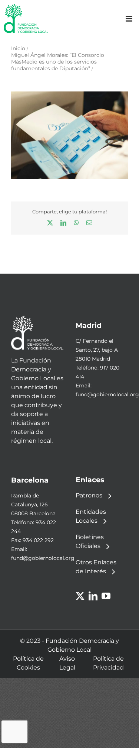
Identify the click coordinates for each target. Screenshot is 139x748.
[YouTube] (106, 595)
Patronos (89, 495)
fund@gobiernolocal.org (107, 394)
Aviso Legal (67, 663)
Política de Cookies (28, 663)
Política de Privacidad (108, 663)
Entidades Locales (91, 516)
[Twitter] (80, 595)
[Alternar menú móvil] (129, 19)
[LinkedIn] (93, 595)
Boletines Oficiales (90, 541)
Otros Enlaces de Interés (96, 567)
